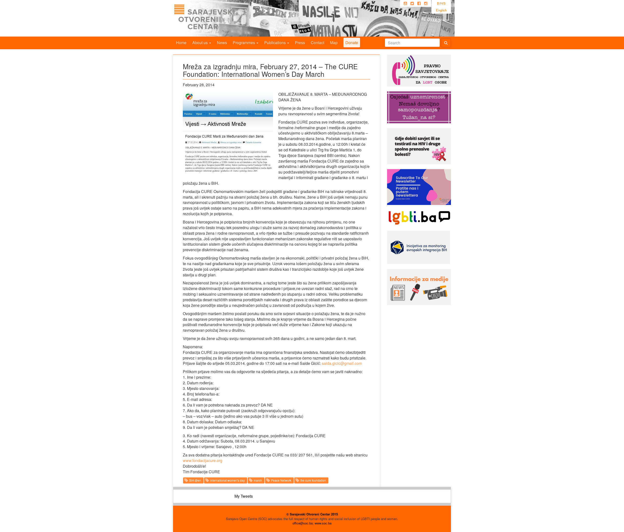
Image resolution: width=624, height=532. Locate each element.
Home (181, 42)
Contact (317, 42)
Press (300, 42)
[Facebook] (419, 3)
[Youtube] (405, 3)
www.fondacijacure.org (202, 460)
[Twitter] (412, 3)
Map (334, 42)
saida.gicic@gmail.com (342, 363)
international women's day (227, 480)
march (258, 480)
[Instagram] (426, 3)
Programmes (244, 42)
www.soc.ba (323, 523)
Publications (275, 42)
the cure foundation (313, 480)
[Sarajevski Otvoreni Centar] (214, 18)
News (222, 42)
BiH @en (195, 480)
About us (200, 42)
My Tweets (243, 496)
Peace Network (281, 480)
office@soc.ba (302, 523)
